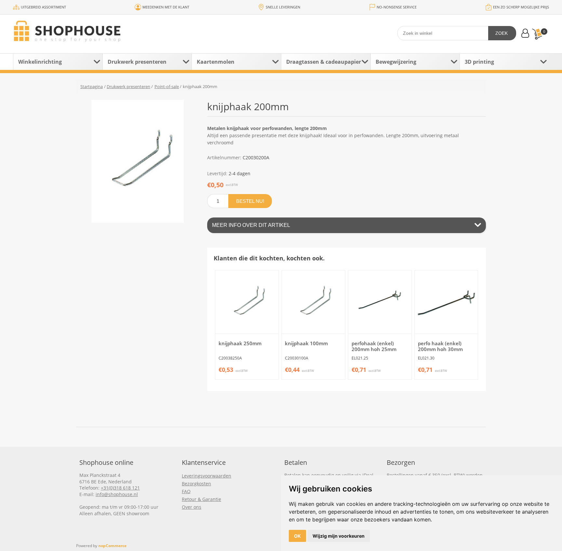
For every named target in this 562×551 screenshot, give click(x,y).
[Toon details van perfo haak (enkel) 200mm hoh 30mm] (446, 302)
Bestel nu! (250, 201)
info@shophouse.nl (117, 494)
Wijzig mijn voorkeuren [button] (339, 536)
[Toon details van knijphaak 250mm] (246, 302)
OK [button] (297, 536)
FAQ (186, 491)
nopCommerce (112, 545)
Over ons (191, 507)
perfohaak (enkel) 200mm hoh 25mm (374, 346)
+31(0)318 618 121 (120, 488)
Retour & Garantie (201, 499)
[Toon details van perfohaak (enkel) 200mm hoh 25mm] (379, 302)
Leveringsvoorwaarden (206, 476)
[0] (537, 34)
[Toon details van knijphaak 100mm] (313, 302)
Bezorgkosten (196, 483)
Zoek (501, 33)
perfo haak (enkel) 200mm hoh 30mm (440, 346)
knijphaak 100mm (306, 343)
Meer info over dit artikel (251, 225)
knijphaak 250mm (240, 343)
